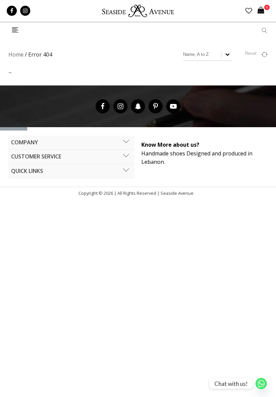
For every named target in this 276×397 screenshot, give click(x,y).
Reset (250, 53)
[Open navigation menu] (15, 30)
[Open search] (264, 31)
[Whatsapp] (261, 383)
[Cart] (263, 10)
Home (16, 54)
